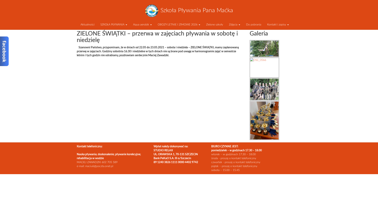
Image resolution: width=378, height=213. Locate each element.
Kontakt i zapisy (277, 24)
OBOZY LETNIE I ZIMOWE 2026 (178, 24)
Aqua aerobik (141, 24)
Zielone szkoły (214, 24)
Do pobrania (253, 24)
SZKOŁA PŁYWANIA (112, 24)
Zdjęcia (233, 24)
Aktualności (87, 24)
